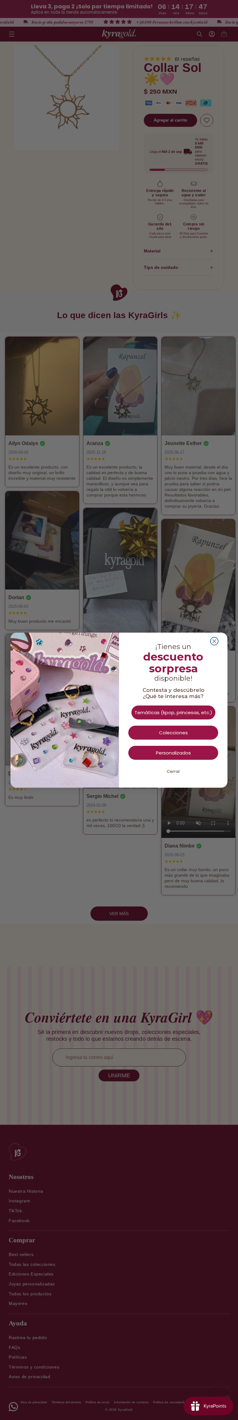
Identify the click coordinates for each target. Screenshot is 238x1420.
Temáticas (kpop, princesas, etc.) (173, 712)
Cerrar (173, 771)
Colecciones (173, 732)
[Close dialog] (214, 641)
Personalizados (173, 753)
